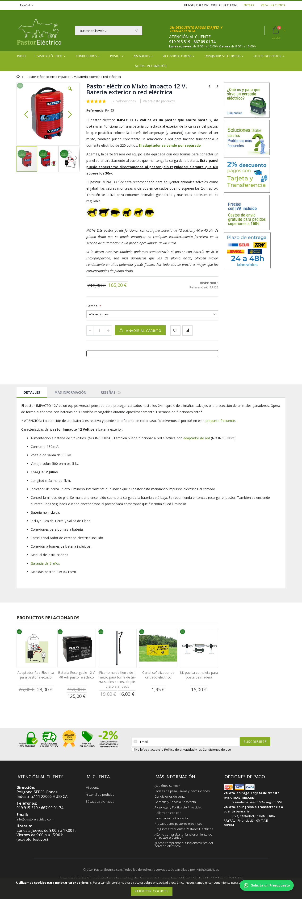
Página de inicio (18, 78)
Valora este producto (159, 101)
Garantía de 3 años (45, 563)
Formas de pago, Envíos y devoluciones (182, 791)
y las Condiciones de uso (213, 749)
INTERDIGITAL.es (207, 869)
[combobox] (108, 30)
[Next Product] (217, 86)
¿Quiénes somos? (167, 785)
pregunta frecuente (220, 420)
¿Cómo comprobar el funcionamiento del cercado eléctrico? (184, 844)
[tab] (32, 392)
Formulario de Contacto (171, 818)
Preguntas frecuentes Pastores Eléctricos (184, 829)
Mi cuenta (93, 787)
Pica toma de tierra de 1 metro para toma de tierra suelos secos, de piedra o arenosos (117, 679)
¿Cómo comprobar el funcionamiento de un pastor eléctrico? (183, 836)
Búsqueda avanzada (100, 801)
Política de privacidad (179, 749)
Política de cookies (168, 813)
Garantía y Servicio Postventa (175, 802)
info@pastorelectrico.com (35, 819)
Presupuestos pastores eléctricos (178, 823)
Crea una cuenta (273, 5)
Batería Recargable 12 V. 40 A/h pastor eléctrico (76, 674)
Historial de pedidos (100, 794)
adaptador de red (196, 438)
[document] (151, 888)
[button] (69, 92)
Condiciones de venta (170, 796)
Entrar (249, 5)
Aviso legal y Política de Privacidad (178, 807)
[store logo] (39, 31)
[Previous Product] (209, 86)
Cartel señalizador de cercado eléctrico (158, 674)
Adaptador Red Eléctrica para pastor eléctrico (35, 674)
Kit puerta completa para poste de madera (199, 674)
